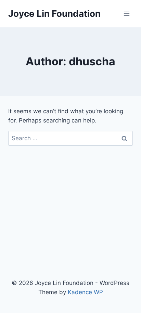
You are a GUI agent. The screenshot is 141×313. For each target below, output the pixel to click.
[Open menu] (126, 13)
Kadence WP (85, 292)
